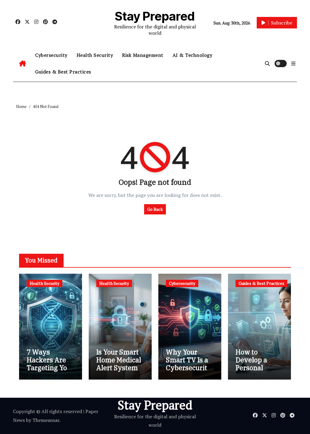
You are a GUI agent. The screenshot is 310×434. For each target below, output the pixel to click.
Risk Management (142, 55)
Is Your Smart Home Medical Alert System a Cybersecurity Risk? (119, 368)
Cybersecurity (51, 55)
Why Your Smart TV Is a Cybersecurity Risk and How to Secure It (188, 368)
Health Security (95, 55)
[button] (293, 63)
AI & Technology (193, 55)
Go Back (155, 209)
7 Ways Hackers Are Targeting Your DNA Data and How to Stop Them (50, 372)
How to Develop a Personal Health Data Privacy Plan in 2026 (255, 372)
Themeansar (45, 420)
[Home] (23, 63)
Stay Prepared (155, 16)
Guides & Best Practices (63, 71)
